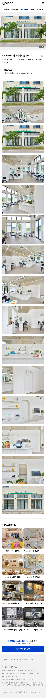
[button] (42, 3)
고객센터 (4, 660)
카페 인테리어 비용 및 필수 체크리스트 (18, 71)
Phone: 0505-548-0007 (29, 674)
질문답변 (14, 9)
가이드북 (40, 9)
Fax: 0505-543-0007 (10, 676)
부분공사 (5, 9)
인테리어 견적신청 (23, 649)
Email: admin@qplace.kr (10, 674)
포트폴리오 (24, 9)
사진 (32, 9)
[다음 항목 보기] (42, 31)
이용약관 (12, 660)
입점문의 (32, 660)
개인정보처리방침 (22, 660)
